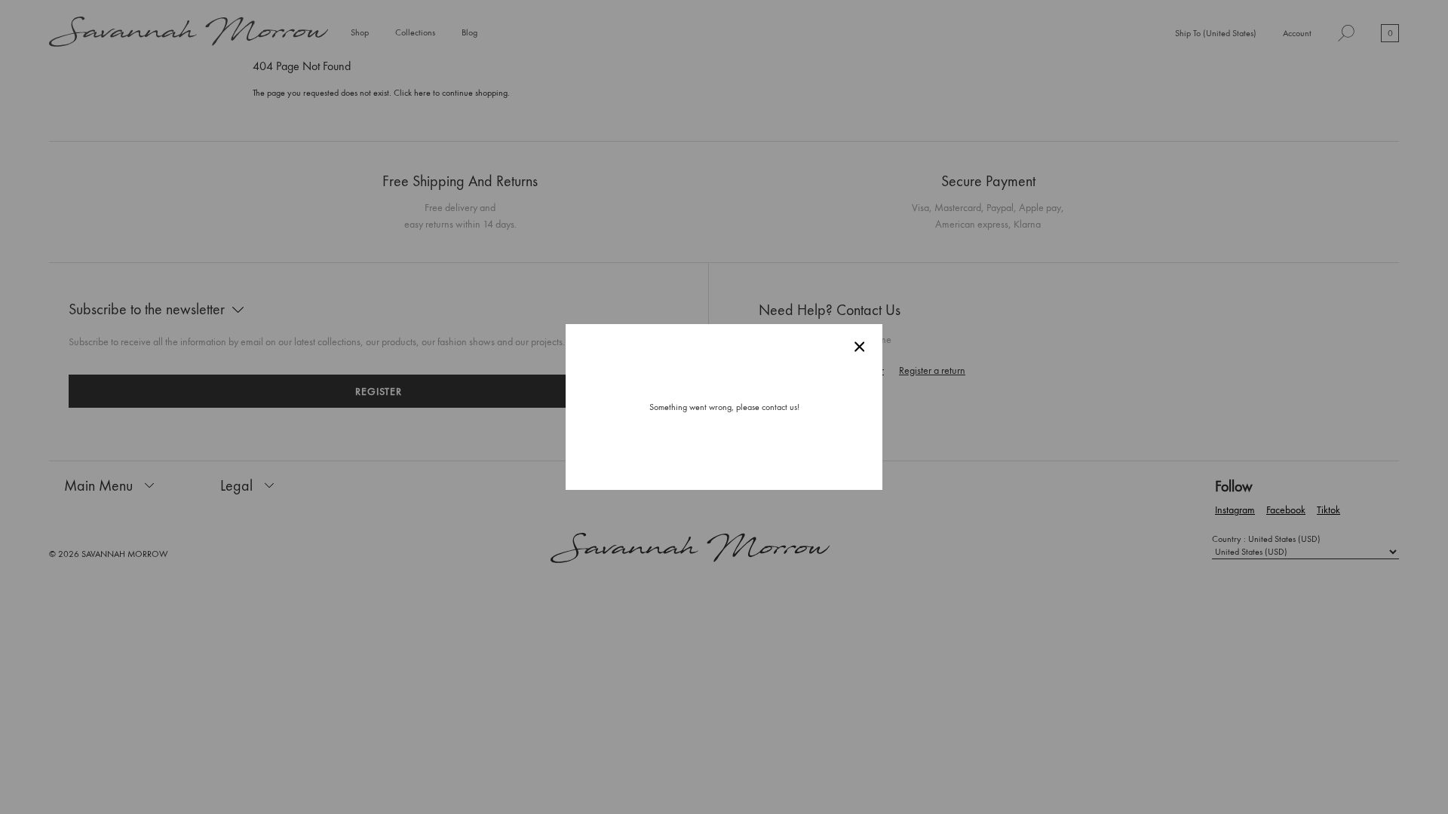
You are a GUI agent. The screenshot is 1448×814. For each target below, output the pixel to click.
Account (1297, 33)
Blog (469, 32)
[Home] (188, 33)
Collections (415, 33)
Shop (360, 33)
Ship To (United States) (1215, 34)
